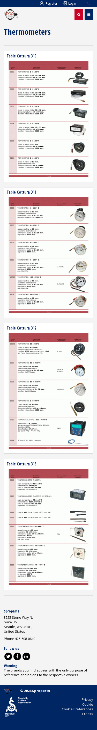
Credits (87, 713)
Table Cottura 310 (21, 56)
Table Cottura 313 (21, 464)
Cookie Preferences (77, 709)
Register (51, 3)
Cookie (87, 704)
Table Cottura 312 (21, 328)
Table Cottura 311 (21, 192)
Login (72, 3)
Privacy (87, 699)
